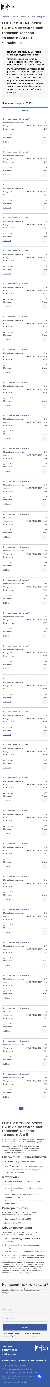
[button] (15, 1108)
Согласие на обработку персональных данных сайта (21, 1376)
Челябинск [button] (7, 1346)
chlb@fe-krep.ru (9, 1354)
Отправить (25, 1327)
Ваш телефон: (9, 1318)
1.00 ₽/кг (7, 142)
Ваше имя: (7, 1310)
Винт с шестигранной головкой (16, 119)
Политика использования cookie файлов (17, 1369)
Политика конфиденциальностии (14, 1366)
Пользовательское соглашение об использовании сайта (22, 1372)
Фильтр (25, 110)
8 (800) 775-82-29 (9, 1350)
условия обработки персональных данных (20, 1336)
